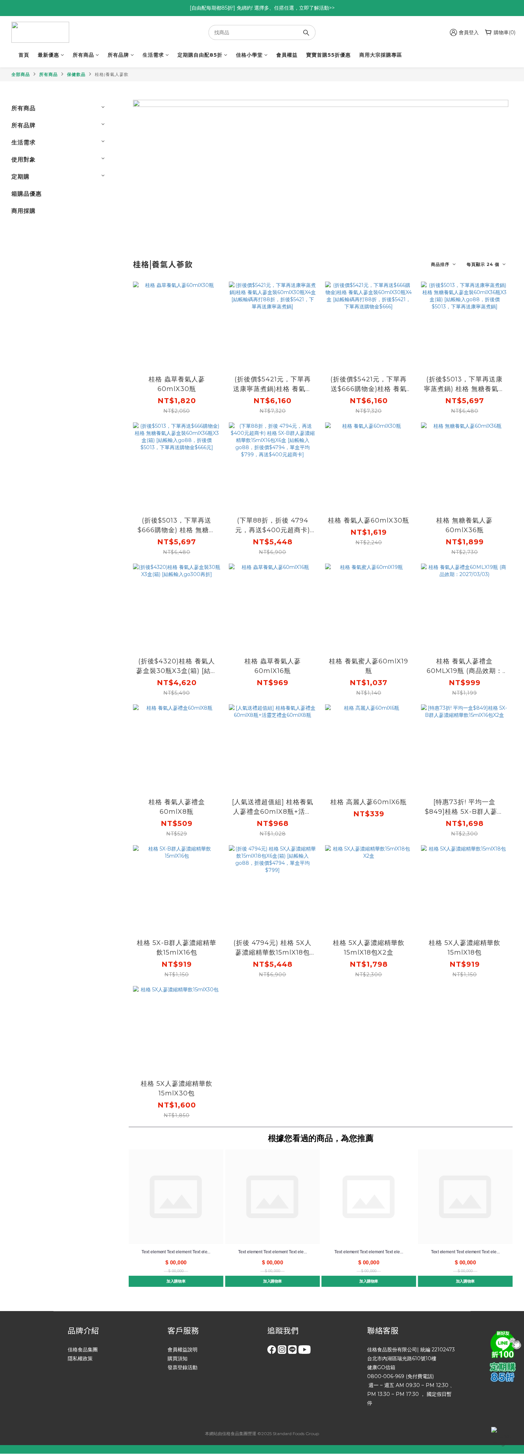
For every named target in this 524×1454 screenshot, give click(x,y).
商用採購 (23, 210)
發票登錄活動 (182, 1367)
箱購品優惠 (26, 193)
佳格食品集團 (83, 1349)
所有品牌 (118, 55)
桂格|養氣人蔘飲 (112, 74)
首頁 (24, 55)
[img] (504, 1343)
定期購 (20, 176)
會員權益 (287, 55)
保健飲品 (76, 74)
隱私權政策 (80, 1358)
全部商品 (20, 74)
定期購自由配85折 (200, 55)
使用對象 (23, 159)
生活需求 (153, 55)
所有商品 (83, 55)
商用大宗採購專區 (380, 55)
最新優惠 (48, 55)
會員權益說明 (182, 1349)
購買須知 (177, 1358)
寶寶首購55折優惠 (328, 55)
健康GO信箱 (381, 1367)
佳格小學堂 (249, 55)
